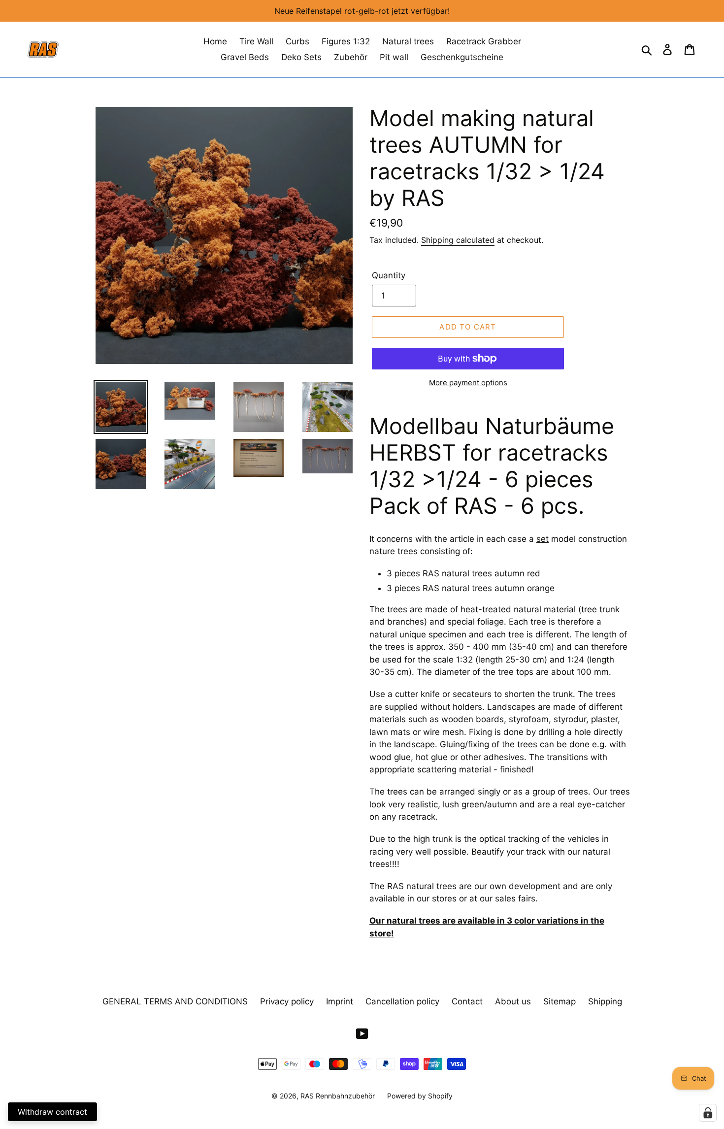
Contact (467, 1001)
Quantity (388, 275)
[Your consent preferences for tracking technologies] (707, 1112)
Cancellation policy (402, 1001)
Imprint (339, 1001)
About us (513, 1001)
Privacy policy (287, 1001)
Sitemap (559, 1001)
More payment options (468, 382)
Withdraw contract (52, 1112)
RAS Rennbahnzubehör (337, 1096)
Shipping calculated (457, 240)
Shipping (605, 1001)
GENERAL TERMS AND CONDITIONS (175, 1001)
